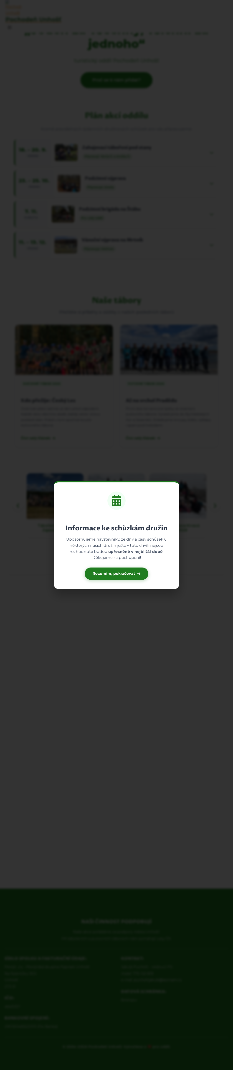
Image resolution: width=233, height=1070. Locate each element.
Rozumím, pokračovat (114, 573)
